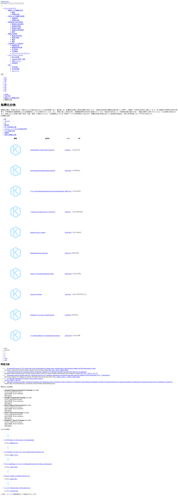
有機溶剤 (15, 18)
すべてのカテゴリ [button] (10, 8)
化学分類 (7, 96)
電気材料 (15, 63)
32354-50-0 (68, 335)
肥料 (13, 41)
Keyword (3, 3)
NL (5, 89)
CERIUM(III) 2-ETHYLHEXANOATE (42, 150)
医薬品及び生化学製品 (15, 22)
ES (5, 86)
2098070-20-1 (14, 443)
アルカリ (7, 121)
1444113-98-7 (14, 467)
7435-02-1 (68, 150)
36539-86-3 (68, 232)
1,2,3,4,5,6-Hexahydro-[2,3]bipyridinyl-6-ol (17, 488)
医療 (13, 32)
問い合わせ (8, 395)
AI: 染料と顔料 (18, 59)
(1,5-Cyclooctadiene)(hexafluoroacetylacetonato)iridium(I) (47, 191)
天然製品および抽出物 (15, 43)
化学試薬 (15, 67)
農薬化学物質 (12, 34)
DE (5, 81)
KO (5, 79)
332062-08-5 (13, 479)
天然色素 (15, 49)
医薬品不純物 (16, 28)
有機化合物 (15, 20)
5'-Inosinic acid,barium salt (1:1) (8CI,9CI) (42, 212)
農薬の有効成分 (17, 36)
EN (5, 77)
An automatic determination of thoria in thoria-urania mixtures (25, 378)
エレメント (15, 71)
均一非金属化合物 (10, 127)
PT (5, 91)
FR (5, 87)
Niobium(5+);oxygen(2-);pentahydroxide (42, 315)
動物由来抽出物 (17, 47)
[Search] (1, 5)
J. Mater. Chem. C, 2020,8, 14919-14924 (68, 377)
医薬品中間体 (16, 26)
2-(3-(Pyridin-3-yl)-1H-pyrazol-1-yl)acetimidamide (19, 440)
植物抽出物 (15, 45)
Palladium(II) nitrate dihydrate (39, 253)
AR (5, 84)
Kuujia (6, 94)
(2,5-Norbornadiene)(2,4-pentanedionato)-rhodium (45, 335)
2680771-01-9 (14, 455)
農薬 (13, 39)
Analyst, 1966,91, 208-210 (12, 380)
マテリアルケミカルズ (15, 55)
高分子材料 (15, 57)
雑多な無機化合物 (10, 135)
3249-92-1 (68, 212)
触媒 (13, 12)
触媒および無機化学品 (15, 10)
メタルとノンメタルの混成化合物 (15, 129)
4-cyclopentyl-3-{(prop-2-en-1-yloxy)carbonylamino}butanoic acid (24, 452)
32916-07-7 (68, 253)
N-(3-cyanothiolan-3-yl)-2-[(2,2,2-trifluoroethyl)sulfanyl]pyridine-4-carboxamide (28, 464)
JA (2, 74)
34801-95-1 (68, 191)
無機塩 (6, 133)
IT (5, 82)
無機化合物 (15, 14)
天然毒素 (15, 51)
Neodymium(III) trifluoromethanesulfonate (42, 170)
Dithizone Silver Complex (38, 232)
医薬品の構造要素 (18, 30)
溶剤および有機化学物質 (16, 16)
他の (9, 65)
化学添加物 (15, 69)
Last (5, 360)
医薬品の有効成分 (18, 24)
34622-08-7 (68, 170)
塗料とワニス (16, 61)
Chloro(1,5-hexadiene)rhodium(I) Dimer (42, 274)
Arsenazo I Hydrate (36, 294)
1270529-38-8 (14, 491)
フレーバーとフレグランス (21, 53)
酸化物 (6, 125)
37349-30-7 (68, 315)
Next (5, 358)
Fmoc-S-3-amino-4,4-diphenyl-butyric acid (17, 476)
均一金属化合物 (9, 131)
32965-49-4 (68, 274)
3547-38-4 (68, 294)
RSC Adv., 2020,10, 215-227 (89, 373)
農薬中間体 (15, 37)
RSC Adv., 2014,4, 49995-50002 (58, 370)
